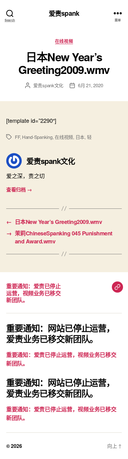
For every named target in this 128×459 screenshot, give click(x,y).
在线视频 (64, 41)
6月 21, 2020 (90, 85)
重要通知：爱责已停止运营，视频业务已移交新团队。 (33, 293)
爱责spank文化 (48, 85)
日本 (80, 137)
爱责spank (64, 13)
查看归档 (19, 189)
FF (17, 137)
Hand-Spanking (37, 137)
